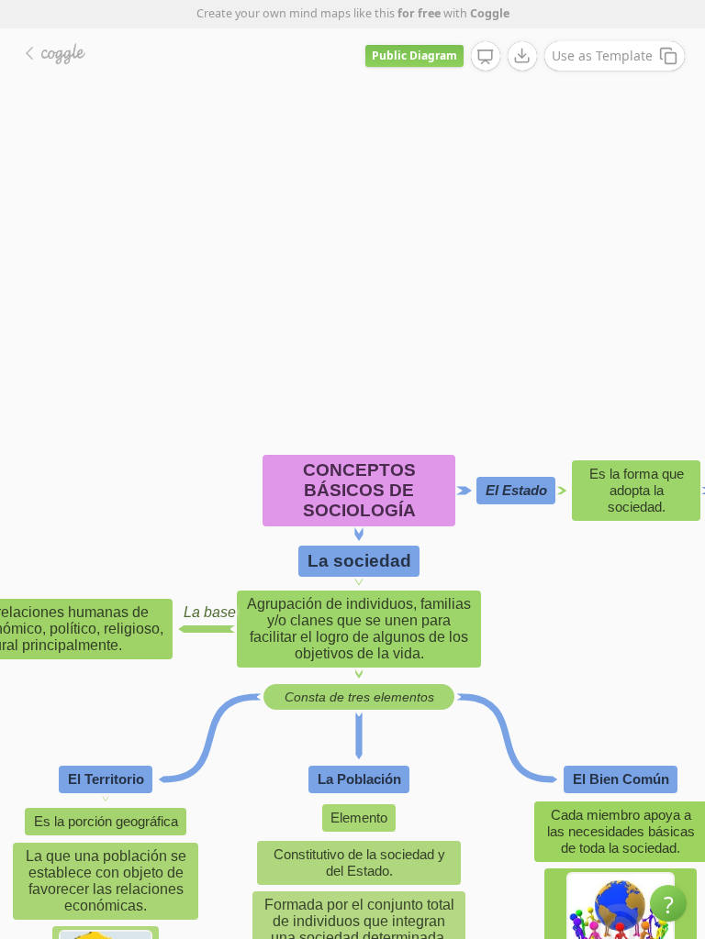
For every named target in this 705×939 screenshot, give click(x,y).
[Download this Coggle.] (522, 56)
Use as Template (602, 55)
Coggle (489, 13)
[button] (668, 903)
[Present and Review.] (485, 57)
